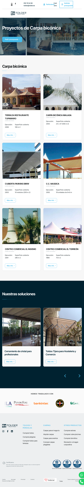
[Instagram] (11, 3)
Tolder (61, 481)
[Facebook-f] (15, 3)
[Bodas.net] (50, 481)
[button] (10, 135)
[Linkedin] (11, 5)
